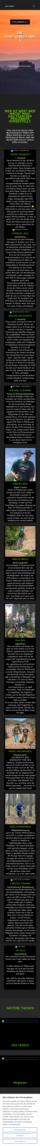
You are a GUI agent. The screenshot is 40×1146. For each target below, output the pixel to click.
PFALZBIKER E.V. (20, 22)
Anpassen (20, 1136)
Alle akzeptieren (20, 1130)
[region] (20, 1120)
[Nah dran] (37, 1095)
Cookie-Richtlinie (14, 1124)
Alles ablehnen (20, 1141)
